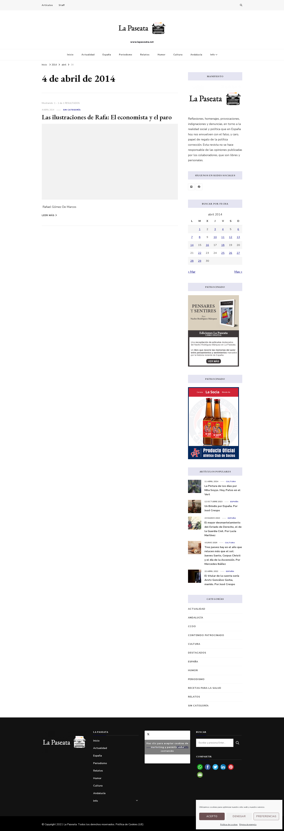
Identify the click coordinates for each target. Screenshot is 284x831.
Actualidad (88, 54)
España (107, 54)
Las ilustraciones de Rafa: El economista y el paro (107, 117)
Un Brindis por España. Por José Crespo (220, 508)
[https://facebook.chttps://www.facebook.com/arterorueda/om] (199, 187)
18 (223, 245)
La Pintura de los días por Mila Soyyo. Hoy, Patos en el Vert (222, 490)
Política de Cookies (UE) (129, 824)
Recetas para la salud (204, 688)
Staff (62, 5)
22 (199, 253)
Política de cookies (229, 824)
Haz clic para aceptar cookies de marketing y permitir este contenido (167, 747)
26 (230, 253)
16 (207, 245)
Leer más (48, 215)
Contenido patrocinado (206, 635)
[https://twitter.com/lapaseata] (191, 187)
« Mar (191, 272)
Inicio (70, 54)
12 (230, 237)
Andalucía (196, 54)
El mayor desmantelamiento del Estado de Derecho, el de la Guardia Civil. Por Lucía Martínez (223, 529)
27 (238, 253)
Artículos (47, 5)
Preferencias (266, 816)
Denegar (239, 816)
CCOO (192, 626)
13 (238, 237)
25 (223, 253)
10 (215, 237)
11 (223, 237)
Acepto (211, 816)
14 (192, 245)
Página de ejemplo (248, 824)
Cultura (177, 54)
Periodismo (125, 54)
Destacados (197, 652)
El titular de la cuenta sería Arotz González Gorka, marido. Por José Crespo (221, 580)
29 (199, 261)
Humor (161, 54)
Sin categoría (72, 109)
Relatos (145, 54)
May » (238, 272)
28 (192, 261)
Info (212, 54)
